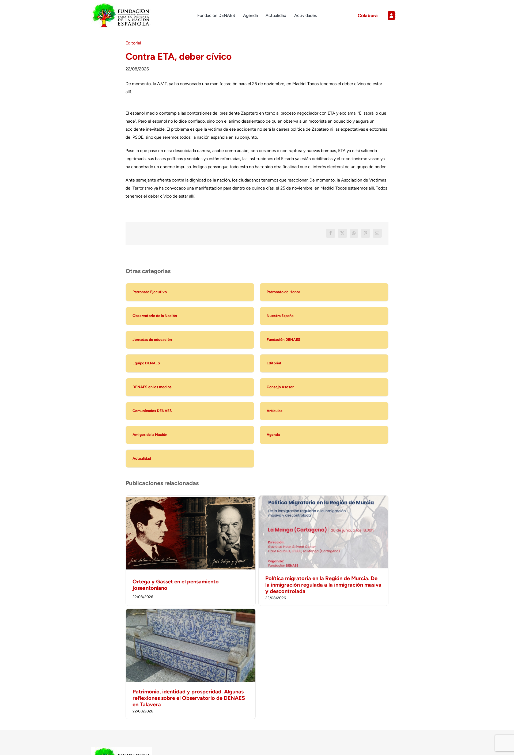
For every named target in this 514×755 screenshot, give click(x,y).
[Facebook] (331, 233)
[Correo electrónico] (377, 233)
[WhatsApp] (354, 233)
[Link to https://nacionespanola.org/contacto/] (403, 15)
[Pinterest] (365, 233)
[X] (342, 233)
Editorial (133, 43)
